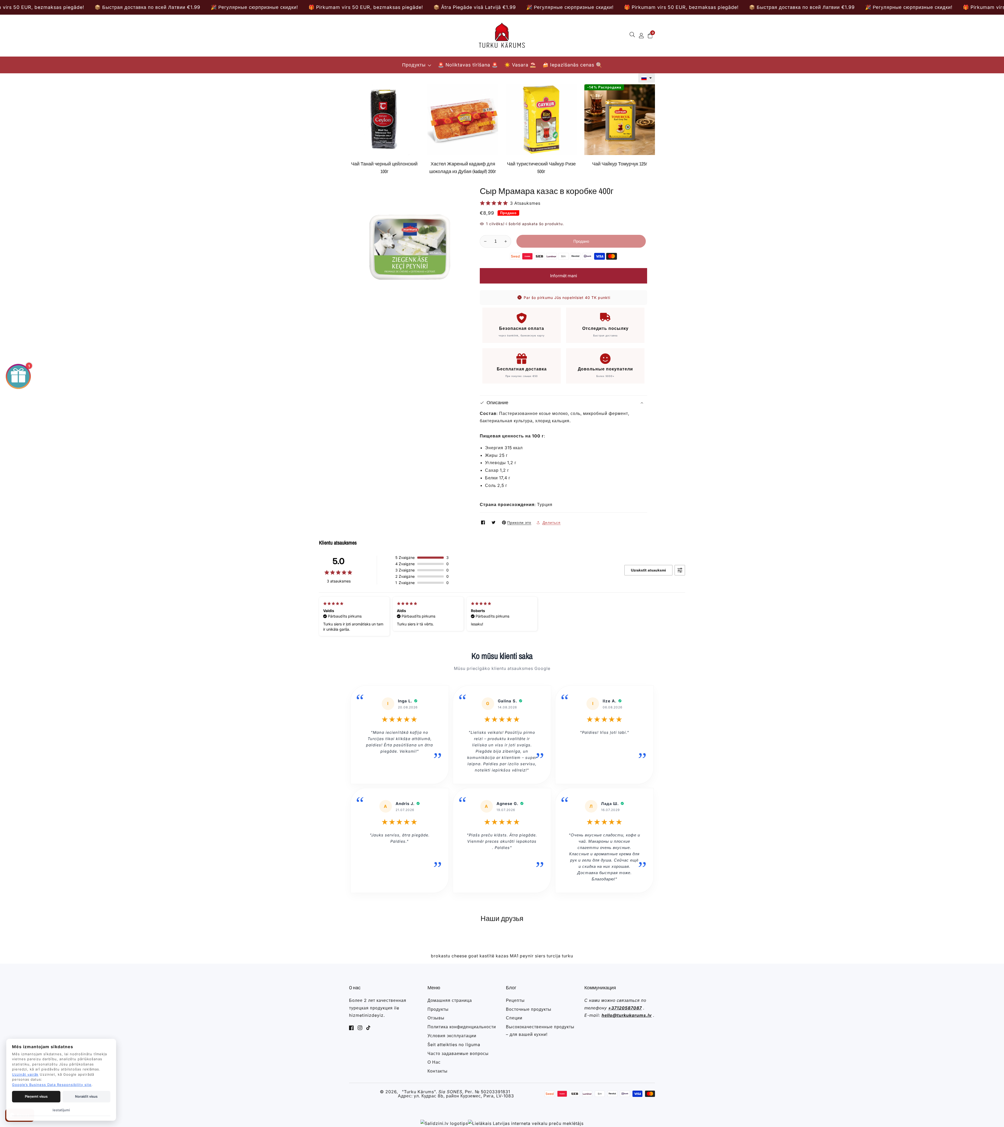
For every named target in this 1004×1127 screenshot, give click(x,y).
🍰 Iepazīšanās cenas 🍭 (572, 65)
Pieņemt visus (36, 1096)
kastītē (487, 955)
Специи (514, 1017)
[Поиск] (633, 35)
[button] (646, 78)
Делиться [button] (552, 522)
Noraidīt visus (86, 1096)
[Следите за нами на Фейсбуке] (484, 522)
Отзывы (435, 1017)
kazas (502, 955)
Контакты (437, 1071)
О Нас (434, 1062)
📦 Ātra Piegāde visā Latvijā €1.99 (341, 7)
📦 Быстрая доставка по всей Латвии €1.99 (668, 7)
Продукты (414, 65)
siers (540, 955)
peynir (527, 955)
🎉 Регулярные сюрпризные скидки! (120, 7)
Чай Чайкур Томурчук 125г (619, 163)
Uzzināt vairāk (25, 1074)
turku (567, 955)
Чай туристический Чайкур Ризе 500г (541, 167)
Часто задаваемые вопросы (458, 1053)
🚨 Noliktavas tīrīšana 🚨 (468, 65)
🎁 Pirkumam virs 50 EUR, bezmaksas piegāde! (232, 7)
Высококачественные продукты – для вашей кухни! (540, 1030)
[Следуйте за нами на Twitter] (494, 522)
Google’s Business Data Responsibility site (52, 1084)
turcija (554, 955)
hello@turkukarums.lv (627, 1015)
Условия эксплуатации (451, 1035)
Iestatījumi (61, 1110)
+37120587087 (625, 1008)
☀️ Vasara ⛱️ (520, 65)
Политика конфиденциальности (461, 1026)
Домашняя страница (449, 1000)
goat (473, 955)
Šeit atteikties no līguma (453, 1044)
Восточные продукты (528, 1009)
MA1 (514, 955)
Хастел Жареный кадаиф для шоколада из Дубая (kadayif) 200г (462, 167)
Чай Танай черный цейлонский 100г (384, 167)
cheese (459, 955)
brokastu (440, 955)
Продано (581, 241)
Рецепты (515, 1000)
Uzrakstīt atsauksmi (648, 570)
